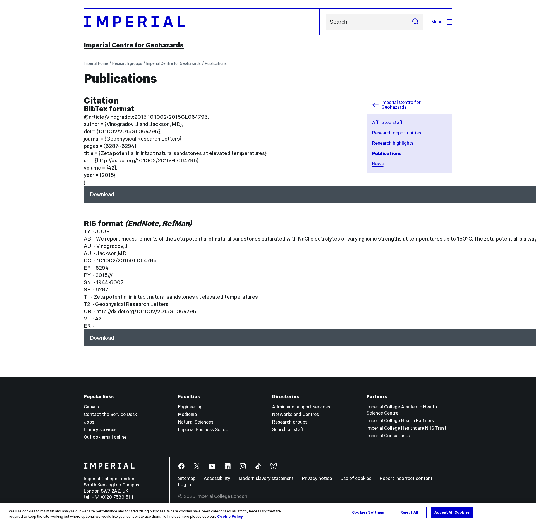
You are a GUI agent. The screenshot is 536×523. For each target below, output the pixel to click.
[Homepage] (202, 21)
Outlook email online (105, 437)
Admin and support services (301, 407)
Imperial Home (96, 63)
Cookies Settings (368, 512)
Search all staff (288, 429)
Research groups (127, 63)
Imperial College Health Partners (400, 421)
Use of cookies (355, 478)
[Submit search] (415, 22)
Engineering (190, 407)
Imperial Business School (203, 429)
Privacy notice (317, 478)
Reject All (409, 512)
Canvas (91, 407)
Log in (184, 485)
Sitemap (186, 478)
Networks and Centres (295, 414)
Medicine (187, 414)
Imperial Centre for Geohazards (134, 45)
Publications (216, 63)
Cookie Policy (230, 517)
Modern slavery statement (266, 478)
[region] (268, 513)
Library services (100, 429)
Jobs (89, 422)
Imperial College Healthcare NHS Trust (406, 428)
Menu (436, 22)
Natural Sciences (195, 422)
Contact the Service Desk (110, 414)
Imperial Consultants (388, 436)
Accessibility (217, 478)
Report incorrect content (406, 478)
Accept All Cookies (452, 512)
